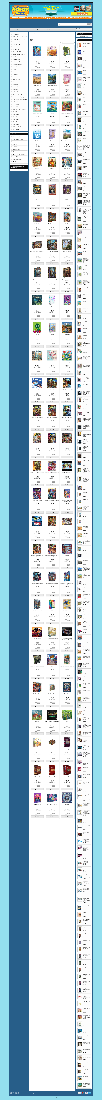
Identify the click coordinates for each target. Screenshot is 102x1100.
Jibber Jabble (85, 492)
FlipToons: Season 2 (86, 97)
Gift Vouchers (16, 129)
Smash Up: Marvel (37, 527)
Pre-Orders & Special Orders (19, 154)
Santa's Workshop (86, 131)
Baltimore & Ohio (86, 1035)
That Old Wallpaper (67, 610)
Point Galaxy (67, 306)
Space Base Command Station (37, 583)
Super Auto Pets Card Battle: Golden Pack (87, 650)
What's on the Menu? (86, 231)
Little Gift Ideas (16, 91)
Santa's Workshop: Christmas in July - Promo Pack (86, 126)
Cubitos (52, 113)
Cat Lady (67, 85)
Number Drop (52, 306)
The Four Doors (86, 244)
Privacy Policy (16, 156)
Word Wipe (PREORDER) (52, 804)
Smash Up (52, 389)
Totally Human (85, 111)
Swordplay (85, 629)
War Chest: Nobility (37, 776)
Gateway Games (16, 81)
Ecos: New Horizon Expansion (67, 140)
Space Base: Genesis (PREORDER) (52, 583)
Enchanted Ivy (85, 533)
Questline (84, 104)
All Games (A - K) (16, 59)
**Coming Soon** (17, 44)
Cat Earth (84, 1028)
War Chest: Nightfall (67, 749)
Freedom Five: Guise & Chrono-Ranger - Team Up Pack (86, 826)
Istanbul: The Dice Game (52, 196)
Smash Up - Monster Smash (67, 417)
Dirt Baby (84, 912)
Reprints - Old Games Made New (20, 99)
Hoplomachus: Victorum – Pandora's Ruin (87, 187)
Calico (52, 57)
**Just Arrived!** (16, 41)
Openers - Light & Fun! (18, 94)
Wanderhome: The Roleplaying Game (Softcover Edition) (86, 568)
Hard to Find (15, 84)
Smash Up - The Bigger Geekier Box (67, 444)
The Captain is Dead (37, 638)
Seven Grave (85, 294)
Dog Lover (52, 140)
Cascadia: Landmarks (67, 57)
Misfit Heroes (67, 223)
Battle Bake (85, 335)
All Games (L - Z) (16, 61)
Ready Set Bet (67, 334)
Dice (14, 71)
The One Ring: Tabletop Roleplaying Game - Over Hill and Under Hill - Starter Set (87, 210)
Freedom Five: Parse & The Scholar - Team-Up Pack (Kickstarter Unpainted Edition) (86, 797)
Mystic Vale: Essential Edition (52, 251)
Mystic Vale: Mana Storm (37, 279)
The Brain (84, 118)
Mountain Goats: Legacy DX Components (86, 507)
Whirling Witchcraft (37, 804)
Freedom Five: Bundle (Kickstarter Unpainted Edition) (86, 876)
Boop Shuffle (85, 321)
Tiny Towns (52, 666)
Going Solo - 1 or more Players (19, 109)
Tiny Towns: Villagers (52, 693)
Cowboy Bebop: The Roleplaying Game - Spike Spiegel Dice (86, 996)
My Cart (23, 29)
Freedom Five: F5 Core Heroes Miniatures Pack (86, 840)
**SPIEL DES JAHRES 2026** (19, 39)
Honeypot (52, 168)
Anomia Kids (85, 63)
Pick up (58, 29)
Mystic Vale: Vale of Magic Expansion (52, 279)
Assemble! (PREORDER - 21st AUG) (37, 57)
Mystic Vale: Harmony (67, 251)
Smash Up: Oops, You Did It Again (52, 527)
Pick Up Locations (17, 151)
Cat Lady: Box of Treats (37, 113)
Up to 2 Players (16, 111)
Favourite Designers (17, 79)
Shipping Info (16, 161)
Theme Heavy (16, 104)
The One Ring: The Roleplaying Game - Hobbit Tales (86, 194)
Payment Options (16, 149)
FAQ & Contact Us (40, 29)
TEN (52, 610)
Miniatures (15, 89)
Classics (14, 69)
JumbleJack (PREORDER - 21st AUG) (67, 196)
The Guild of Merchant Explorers (52, 638)
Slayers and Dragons (86, 287)
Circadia (84, 1022)
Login (17, 29)
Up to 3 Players (16, 114)
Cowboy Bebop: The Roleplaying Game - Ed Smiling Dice (86, 1002)
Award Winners (16, 66)
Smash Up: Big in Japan (37, 500)
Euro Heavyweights (17, 76)
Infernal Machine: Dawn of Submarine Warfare (86, 426)
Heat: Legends (85, 1076)
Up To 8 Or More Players (18, 126)
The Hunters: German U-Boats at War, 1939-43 (86, 440)
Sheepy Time (37, 389)
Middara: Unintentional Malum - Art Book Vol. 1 (87, 732)
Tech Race (84, 251)
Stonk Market (85, 499)
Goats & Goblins (86, 314)
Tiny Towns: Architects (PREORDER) (67, 666)
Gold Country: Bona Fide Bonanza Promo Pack (86, 541)
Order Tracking (30, 29)
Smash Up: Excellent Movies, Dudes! (52, 500)
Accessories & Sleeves (17, 64)
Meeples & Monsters (52, 223)
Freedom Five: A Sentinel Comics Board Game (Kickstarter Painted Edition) (86, 899)
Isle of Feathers (85, 767)
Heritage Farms (85, 308)
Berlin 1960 (85, 328)
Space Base (67, 555)
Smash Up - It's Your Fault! (52, 417)
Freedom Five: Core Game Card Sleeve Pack (86, 869)
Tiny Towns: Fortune (37, 693)
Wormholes (67, 804)
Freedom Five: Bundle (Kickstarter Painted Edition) (86, 882)
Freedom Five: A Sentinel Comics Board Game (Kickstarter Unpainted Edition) (86, 890)
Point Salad (37, 334)
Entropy (84, 485)
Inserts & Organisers (17, 86)
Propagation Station (86, 690)
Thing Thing (85, 237)
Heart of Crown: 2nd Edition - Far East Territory (86, 782)
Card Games (15, 56)
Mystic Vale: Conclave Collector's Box (37, 251)
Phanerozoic (85, 703)
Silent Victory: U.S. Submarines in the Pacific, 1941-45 (86, 392)
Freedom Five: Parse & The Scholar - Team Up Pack (86, 804)
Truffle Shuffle (67, 693)
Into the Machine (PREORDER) (37, 196)
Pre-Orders (15, 46)
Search (89, 24)
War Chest (52, 749)
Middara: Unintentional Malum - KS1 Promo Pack (87, 718)
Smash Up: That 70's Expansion (67, 527)
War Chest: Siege (67, 776)
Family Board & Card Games (19, 54)
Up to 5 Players (16, 119)
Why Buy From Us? (50, 29)
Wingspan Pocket (86, 84)
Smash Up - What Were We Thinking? (52, 472)
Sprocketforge (85, 560)
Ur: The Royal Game (86, 587)
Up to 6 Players (16, 121)
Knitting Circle (37, 223)
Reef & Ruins (85, 384)
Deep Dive (37, 140)
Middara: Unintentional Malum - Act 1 (87, 746)
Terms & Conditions (17, 136)
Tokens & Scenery (17, 106)
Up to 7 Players (16, 124)
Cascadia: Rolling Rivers (52, 85)
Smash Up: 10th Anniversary (67, 472)
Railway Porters (85, 224)
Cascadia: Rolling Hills (37, 85)
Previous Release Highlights (19, 96)
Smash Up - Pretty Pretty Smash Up (37, 444)
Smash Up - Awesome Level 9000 (67, 389)
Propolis (52, 334)
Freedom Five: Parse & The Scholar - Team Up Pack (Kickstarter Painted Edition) (86, 812)
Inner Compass (67, 168)
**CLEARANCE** (17, 34)
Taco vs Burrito (85, 1062)
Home (12, 29)
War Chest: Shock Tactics (52, 776)
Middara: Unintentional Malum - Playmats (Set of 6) (87, 711)
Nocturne (37, 306)
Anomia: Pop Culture (87, 43)
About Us (15, 144)
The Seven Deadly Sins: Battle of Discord (86, 616)
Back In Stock (16, 49)
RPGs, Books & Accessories (19, 101)
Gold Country (85, 546)
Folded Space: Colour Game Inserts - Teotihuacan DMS (86, 365)
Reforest (84, 138)
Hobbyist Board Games (18, 51)
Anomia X (85, 56)
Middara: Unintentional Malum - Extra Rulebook (87, 725)
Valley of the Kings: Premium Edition (52, 721)
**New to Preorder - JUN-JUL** (20, 36)
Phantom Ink (85, 553)
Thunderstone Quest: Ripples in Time (37, 666)
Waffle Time (37, 749)
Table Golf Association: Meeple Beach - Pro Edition (86, 267)
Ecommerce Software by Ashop (51, 1097)
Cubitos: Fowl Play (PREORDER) (67, 113)
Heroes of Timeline (86, 774)
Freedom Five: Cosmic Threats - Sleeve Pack (86, 862)
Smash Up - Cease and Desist (37, 417)
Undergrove (37, 721)
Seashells (84, 301)
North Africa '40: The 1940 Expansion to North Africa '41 (87, 419)
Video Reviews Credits (18, 139)
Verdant (67, 721)
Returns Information (17, 159)
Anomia (84, 70)
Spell (84, 676)
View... (38, 97)
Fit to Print (37, 168)
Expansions (15, 74)
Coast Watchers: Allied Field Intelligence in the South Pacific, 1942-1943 (86, 470)
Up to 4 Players (16, 116)
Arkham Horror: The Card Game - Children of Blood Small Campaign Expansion (86, 479)
